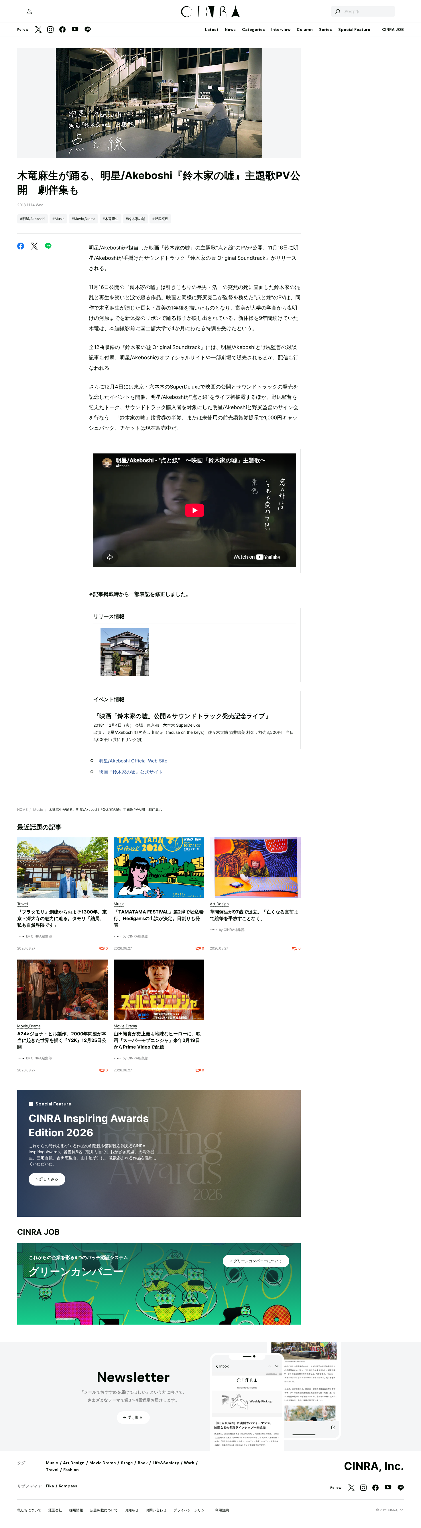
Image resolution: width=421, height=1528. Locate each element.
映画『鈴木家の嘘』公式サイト (131, 772)
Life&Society (166, 1463)
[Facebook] (62, 29)
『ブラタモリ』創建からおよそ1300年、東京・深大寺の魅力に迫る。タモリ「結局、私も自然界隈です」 (62, 918)
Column (305, 29)
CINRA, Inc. (374, 1466)
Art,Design (73, 1463)
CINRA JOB (393, 29)
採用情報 (76, 1510)
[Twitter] (38, 29)
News (230, 29)
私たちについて (29, 1510)
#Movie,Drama (83, 219)
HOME (22, 809)
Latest (212, 29)
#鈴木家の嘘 (135, 219)
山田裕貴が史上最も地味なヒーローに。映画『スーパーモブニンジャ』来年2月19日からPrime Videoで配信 (157, 1040)
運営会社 (55, 1510)
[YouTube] (75, 29)
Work (189, 1463)
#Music (58, 219)
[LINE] (87, 29)
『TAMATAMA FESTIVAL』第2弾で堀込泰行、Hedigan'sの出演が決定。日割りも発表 (159, 918)
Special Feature (354, 29)
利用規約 (222, 1510)
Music (38, 809)
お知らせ (132, 1510)
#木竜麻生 (111, 219)
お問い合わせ (156, 1510)
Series (325, 29)
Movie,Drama (102, 1463)
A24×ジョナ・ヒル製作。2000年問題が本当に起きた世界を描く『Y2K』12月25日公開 (61, 1040)
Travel (52, 1470)
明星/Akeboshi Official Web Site (133, 761)
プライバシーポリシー (191, 1510)
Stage (127, 1463)
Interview (280, 29)
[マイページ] (29, 11)
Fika (50, 1486)
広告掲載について (104, 1510)
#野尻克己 (160, 219)
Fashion (71, 1470)
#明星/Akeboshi (32, 219)
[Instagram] (50, 29)
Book (143, 1463)
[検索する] (337, 11)
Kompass (68, 1486)
